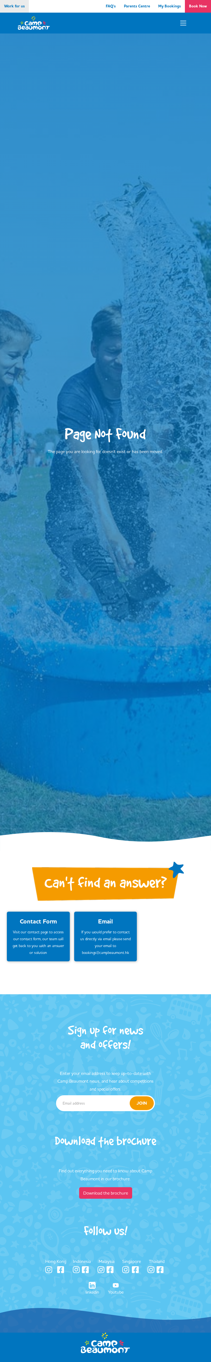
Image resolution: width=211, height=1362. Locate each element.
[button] (183, 23)
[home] (33, 23)
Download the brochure (105, 1193)
